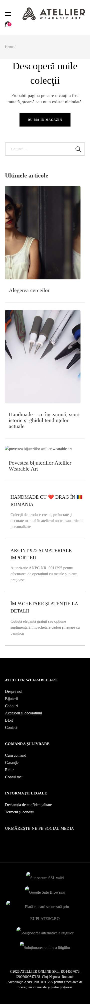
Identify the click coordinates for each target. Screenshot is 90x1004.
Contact (11, 727)
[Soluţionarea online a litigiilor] (45, 946)
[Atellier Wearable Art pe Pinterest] (13, 837)
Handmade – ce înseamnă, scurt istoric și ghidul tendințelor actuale (44, 420)
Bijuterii (11, 699)
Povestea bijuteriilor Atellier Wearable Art (40, 466)
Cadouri (11, 706)
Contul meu (14, 777)
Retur (9, 770)
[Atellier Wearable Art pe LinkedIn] (16, 837)
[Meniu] (8, 14)
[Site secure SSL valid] (45, 876)
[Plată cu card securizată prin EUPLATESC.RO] (45, 905)
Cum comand (15, 755)
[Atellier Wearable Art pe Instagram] (6, 837)
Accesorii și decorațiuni (23, 713)
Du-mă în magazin (45, 120)
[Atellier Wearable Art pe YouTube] (11, 837)
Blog (9, 720)
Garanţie (11, 762)
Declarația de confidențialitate (28, 805)
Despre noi (13, 691)
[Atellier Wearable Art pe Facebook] (9, 837)
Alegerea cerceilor (29, 290)
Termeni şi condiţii (19, 812)
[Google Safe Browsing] (45, 891)
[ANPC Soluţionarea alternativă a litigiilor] (45, 932)
